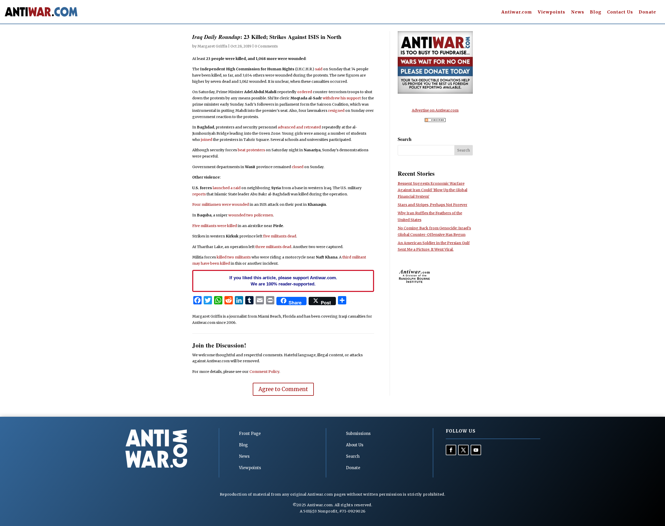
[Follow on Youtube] (476, 450)
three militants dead (273, 246)
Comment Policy (264, 371)
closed (297, 167)
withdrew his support (342, 98)
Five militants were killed (214, 225)
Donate (647, 12)
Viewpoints (551, 12)
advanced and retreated (299, 127)
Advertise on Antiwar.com (435, 110)
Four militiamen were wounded (220, 204)
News (577, 12)
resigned (336, 110)
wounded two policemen (250, 215)
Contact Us (620, 12)
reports (199, 194)
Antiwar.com (516, 12)
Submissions (358, 433)
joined (206, 139)
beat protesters (251, 150)
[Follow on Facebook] (451, 450)
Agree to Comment (283, 389)
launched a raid (227, 188)
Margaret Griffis (212, 46)
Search (353, 456)
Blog (595, 12)
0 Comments (266, 46)
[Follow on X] (463, 450)
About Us (354, 444)
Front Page (250, 433)
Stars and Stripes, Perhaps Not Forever (432, 204)
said (318, 69)
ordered (304, 92)
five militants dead (279, 236)
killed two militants (234, 257)
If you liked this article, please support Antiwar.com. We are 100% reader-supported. (283, 280)
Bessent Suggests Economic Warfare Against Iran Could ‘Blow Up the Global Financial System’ (432, 190)
